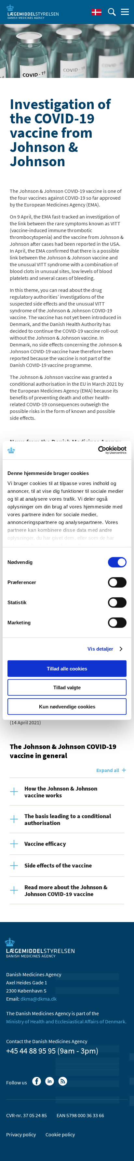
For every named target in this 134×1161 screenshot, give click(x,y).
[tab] (67, 791)
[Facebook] (37, 1084)
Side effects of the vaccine (58, 865)
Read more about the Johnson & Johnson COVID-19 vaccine (65, 890)
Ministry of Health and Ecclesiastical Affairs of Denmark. (66, 1021)
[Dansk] (96, 12)
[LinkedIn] (50, 1084)
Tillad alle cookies (67, 668)
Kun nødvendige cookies (67, 706)
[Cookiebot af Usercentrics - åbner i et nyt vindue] (98, 450)
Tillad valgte (67, 687)
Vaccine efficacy (45, 843)
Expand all (107, 770)
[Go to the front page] (33, 11)
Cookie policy (60, 1134)
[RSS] (63, 1084)
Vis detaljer (100, 649)
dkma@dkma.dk (38, 998)
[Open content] (17, 788)
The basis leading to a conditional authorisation (67, 819)
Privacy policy (21, 1134)
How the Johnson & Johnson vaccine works (60, 792)
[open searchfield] (112, 12)
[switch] (117, 582)
